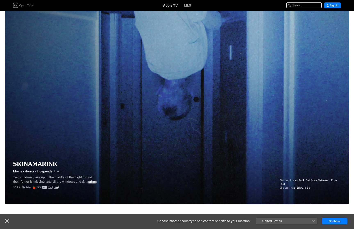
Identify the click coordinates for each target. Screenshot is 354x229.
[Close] (7, 221)
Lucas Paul (297, 180)
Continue (335, 221)
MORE (92, 182)
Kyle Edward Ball (300, 187)
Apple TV (170, 5)
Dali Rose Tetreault (317, 180)
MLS (187, 5)
